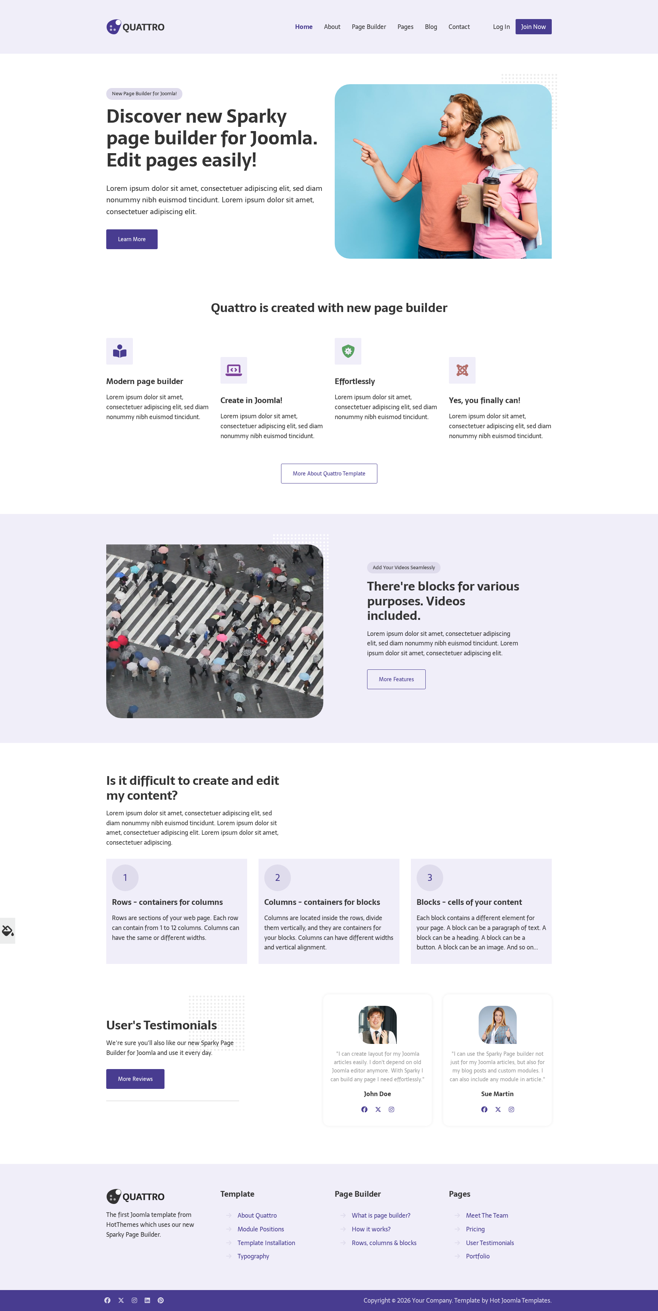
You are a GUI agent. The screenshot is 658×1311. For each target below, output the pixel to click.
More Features (396, 679)
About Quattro (257, 1215)
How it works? (371, 1229)
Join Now (533, 27)
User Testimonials (490, 1243)
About (332, 27)
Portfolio (478, 1256)
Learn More (132, 239)
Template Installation (266, 1243)
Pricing (475, 1229)
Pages (406, 27)
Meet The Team (487, 1215)
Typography (253, 1256)
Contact (459, 27)
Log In (501, 27)
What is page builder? (381, 1215)
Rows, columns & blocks (384, 1243)
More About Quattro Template (329, 473)
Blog (431, 27)
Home (304, 27)
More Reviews (135, 1079)
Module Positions (261, 1229)
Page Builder (369, 27)
